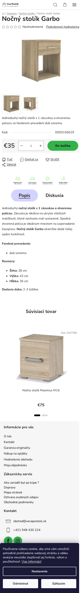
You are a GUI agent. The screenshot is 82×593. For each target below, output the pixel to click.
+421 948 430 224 (26, 530)
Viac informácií (31, 561)
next (78, 347)
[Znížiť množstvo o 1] (21, 146)
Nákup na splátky (15, 453)
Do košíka (62, 146)
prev (4, 347)
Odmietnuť (20, 584)
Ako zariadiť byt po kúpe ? (21, 483)
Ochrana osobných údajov (21, 497)
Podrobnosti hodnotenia (62, 27)
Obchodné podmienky (19, 502)
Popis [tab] (24, 195)
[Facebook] (8, 540)
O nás (8, 436)
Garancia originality (17, 448)
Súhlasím (58, 584)
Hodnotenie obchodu (18, 459)
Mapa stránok (13, 492)
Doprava (9, 487)
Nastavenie (39, 571)
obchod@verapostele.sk (29, 521)
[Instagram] (17, 540)
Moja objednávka (15, 465)
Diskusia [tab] (55, 195)
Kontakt (9, 442)
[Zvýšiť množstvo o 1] (40, 146)
